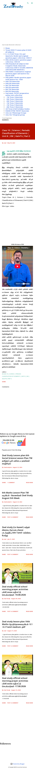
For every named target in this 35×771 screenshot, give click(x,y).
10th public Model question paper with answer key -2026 (18, 78)
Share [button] (4, 381)
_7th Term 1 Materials (14, 97)
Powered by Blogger (18, 764)
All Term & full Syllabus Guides (17, 109)
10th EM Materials (12, 83)
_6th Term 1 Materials (14, 99)
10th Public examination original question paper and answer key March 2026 (18, 74)
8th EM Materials (12, 91)
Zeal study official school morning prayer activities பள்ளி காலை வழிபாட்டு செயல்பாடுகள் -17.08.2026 (15, 682)
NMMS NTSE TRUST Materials (17, 111)
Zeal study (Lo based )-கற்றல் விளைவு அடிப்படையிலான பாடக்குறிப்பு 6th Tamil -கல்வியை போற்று (16, 531)
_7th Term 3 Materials (14, 105)
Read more (29, 482)
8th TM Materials (12, 89)
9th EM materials (12, 87)
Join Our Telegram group (15, 115)
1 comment (11, 482)
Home (7, 48)
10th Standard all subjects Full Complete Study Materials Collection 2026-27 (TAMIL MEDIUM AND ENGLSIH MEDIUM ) (19, 67)
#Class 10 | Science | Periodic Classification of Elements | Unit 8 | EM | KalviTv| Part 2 (15, 376)
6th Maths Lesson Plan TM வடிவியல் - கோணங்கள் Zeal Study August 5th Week (17, 495)
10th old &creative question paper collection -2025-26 (18, 61)
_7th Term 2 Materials (14, 103)
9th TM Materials (12, 85)
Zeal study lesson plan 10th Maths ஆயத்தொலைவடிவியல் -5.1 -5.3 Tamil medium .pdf (17, 624)
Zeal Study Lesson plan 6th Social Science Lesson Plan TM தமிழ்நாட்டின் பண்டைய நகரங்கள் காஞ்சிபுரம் (17, 459)
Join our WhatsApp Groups (15, 113)
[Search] (28, 3)
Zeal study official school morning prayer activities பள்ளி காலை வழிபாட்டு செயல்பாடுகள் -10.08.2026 (15, 590)
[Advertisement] (17, 26)
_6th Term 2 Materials (14, 101)
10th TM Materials (12, 81)
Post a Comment (12, 517)
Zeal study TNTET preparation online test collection (17, 94)
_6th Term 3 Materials (14, 107)
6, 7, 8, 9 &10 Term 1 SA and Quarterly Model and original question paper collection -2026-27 (18, 56)
